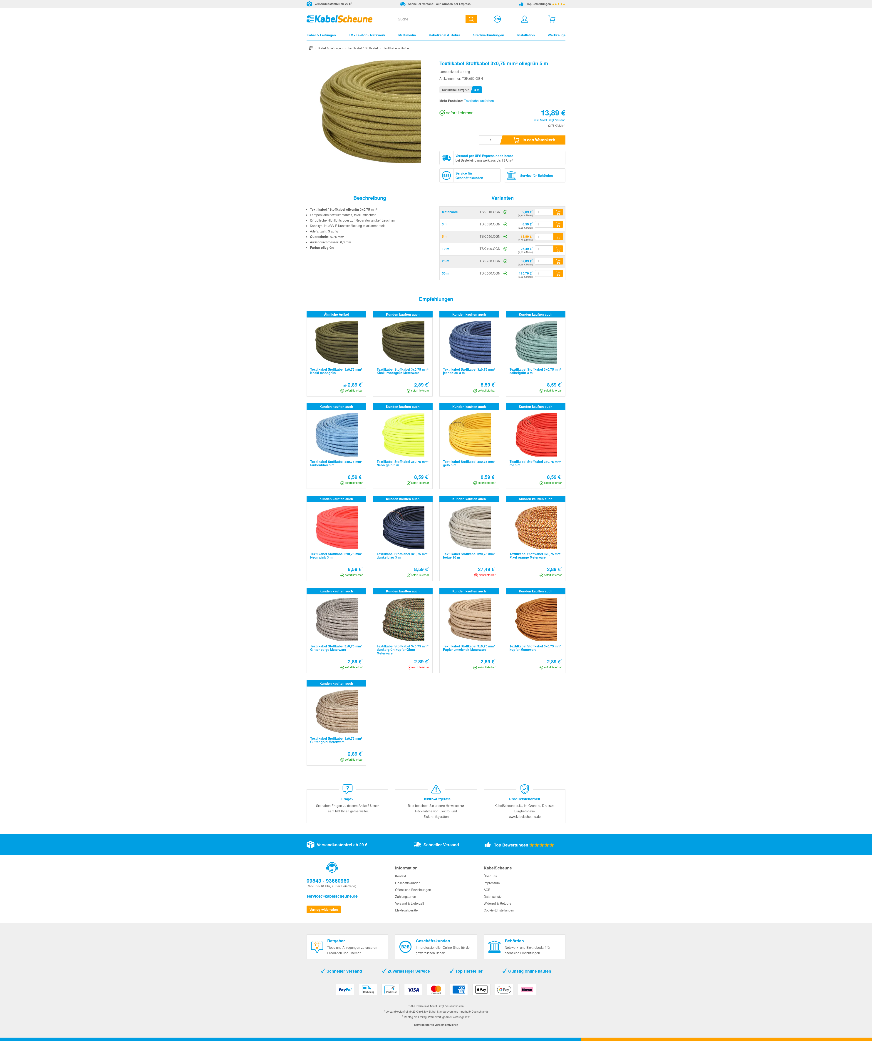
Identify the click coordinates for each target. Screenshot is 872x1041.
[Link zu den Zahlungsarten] (436, 991)
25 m (445, 261)
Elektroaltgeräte (406, 910)
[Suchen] (471, 19)
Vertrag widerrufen (324, 909)
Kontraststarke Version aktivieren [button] (436, 1025)
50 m (445, 273)
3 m (444, 224)
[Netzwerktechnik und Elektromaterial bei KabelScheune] (339, 18)
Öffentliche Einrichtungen (413, 889)
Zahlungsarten (405, 896)
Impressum (492, 883)
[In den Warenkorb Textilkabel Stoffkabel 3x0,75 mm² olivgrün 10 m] (558, 248)
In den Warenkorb (538, 140)
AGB (487, 889)
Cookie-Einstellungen (499, 910)
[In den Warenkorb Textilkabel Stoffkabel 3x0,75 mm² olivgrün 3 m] (558, 224)
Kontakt (400, 876)
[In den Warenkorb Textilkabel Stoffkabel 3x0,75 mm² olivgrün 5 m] (558, 236)
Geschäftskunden (407, 883)
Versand (560, 120)
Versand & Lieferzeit (409, 903)
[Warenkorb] (551, 19)
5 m (444, 236)
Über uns (490, 876)
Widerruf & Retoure (497, 903)
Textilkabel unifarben (479, 100)
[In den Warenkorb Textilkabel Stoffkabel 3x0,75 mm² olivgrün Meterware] (558, 212)
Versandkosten (454, 1006)
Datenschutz (493, 896)
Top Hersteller (468, 971)
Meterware (450, 212)
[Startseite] (311, 48)
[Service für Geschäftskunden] (497, 19)
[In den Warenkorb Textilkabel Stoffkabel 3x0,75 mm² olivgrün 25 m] (558, 261)
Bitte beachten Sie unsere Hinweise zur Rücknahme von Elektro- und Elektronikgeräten (436, 811)
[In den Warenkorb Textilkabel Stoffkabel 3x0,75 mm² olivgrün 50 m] (558, 273)
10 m (445, 248)
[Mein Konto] (524, 19)
